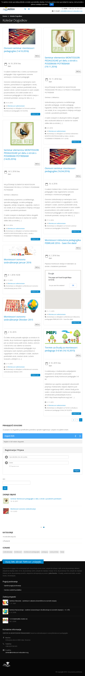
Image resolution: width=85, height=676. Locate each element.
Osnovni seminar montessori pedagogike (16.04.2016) (60, 170)
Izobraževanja (9, 537)
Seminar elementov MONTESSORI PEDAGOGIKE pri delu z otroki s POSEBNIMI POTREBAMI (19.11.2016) (62, 62)
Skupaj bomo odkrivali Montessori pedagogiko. (23, 562)
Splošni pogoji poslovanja (12, 586)
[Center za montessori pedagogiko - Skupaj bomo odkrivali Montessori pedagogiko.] (9, 9)
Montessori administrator (16, 106)
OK (52, 4)
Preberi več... (35, 114)
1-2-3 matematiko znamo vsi (19, 519)
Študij (6, 541)
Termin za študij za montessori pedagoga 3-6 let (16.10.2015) (61, 349)
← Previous (73, 419)
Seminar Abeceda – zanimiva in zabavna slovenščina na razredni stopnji (34, 499)
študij (62, 552)
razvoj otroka (54, 552)
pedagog (45, 552)
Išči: (4, 479)
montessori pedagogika (31, 552)
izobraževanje (7, 552)
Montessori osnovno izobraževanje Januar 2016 (17, 261)
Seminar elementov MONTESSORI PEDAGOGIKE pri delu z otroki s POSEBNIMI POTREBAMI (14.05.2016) (21, 155)
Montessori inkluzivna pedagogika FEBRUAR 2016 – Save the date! (63, 242)
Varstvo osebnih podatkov (12, 590)
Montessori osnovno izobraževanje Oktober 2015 (18, 318)
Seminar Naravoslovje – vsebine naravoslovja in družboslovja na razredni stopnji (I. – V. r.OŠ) (42, 509)
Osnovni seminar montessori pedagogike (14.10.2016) (19, 50)
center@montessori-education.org (71, 11)
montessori (18, 552)
